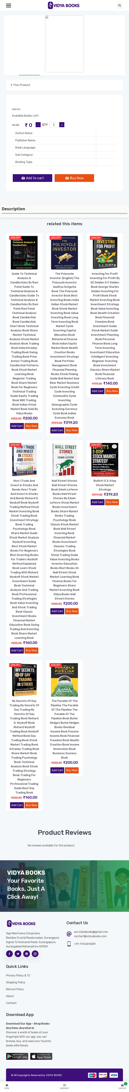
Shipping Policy (15, 982)
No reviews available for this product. (51, 845)
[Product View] (24, 266)
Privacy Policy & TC (18, 975)
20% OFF (15, 237)
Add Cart (17, 426)
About (10, 996)
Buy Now (31, 426)
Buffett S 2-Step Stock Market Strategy (105, 485)
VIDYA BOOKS (54, 1075)
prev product (21, 85)
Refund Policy (15, 989)
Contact (11, 1003)
